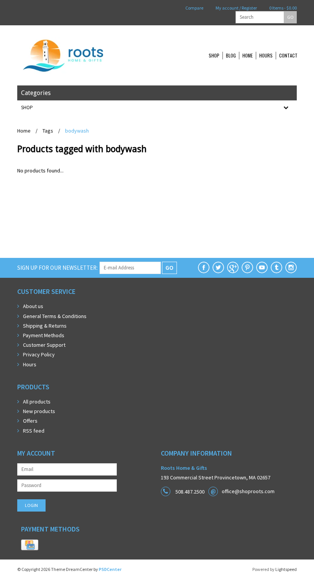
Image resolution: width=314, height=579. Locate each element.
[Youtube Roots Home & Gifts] (262, 267)
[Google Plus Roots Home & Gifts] (233, 267)
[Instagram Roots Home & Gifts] (291, 267)
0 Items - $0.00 (282, 8)
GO (290, 17)
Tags (48, 130)
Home (247, 55)
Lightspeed (286, 569)
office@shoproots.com (248, 491)
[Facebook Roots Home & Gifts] (203, 267)
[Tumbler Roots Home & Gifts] (276, 267)
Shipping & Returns (45, 325)
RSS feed (33, 430)
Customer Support (44, 344)
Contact (288, 55)
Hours (266, 55)
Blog (231, 55)
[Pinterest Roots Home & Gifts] (247, 267)
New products (39, 411)
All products (37, 401)
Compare (194, 8)
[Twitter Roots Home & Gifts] (218, 267)
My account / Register (236, 8)
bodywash (77, 130)
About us (33, 306)
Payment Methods (43, 335)
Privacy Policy (39, 354)
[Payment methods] (29, 545)
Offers (30, 420)
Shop (214, 55)
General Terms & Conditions (55, 316)
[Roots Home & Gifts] (88, 55)
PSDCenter (110, 569)
